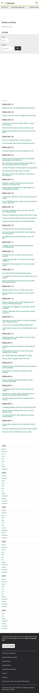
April (3, 456)
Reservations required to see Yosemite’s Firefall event (18, 425)
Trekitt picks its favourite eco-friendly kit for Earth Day (19, 329)
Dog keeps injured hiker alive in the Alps (16, 171)
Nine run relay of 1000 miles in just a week (16, 432)
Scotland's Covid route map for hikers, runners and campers (18, 124)
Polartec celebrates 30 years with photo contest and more (18, 312)
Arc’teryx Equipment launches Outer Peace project (19, 429)
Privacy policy (6, 661)
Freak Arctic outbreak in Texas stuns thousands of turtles (19, 197)
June (3, 461)
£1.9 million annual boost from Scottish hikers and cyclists (19, 277)
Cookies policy (6, 665)
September (5, 469)
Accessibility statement (9, 669)
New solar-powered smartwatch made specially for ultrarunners (18, 232)
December (4, 503)
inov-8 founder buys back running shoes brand (18, 143)
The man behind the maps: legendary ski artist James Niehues (18, 415)
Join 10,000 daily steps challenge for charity (17, 355)
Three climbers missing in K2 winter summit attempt (17, 371)
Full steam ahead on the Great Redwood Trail (17, 151)
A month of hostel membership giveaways (16, 273)
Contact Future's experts (9, 657)
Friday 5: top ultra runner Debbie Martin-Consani (19, 116)
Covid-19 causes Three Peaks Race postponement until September (19, 367)
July (3, 464)
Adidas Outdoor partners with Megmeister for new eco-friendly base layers (18, 303)
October (4, 498)
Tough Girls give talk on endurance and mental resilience (18, 260)
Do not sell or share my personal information (15, 681)
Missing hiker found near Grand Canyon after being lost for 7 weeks (18, 351)
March (3, 454)
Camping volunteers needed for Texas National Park (18, 347)
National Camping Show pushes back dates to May (19, 215)
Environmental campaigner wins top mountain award (18, 264)
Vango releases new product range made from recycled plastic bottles (18, 188)
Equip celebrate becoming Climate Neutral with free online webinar (18, 281)
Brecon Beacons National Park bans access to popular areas (18, 411)
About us (5, 677)
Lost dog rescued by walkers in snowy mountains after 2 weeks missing (19, 321)
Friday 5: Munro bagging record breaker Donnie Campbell (18, 307)
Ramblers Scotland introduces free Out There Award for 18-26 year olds (17, 184)
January (4, 449)
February (4, 451)
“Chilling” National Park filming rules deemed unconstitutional (17, 246)
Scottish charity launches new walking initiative (18, 221)
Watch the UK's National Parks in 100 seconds (18, 128)
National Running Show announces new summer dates (19, 131)
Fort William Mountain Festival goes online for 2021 (18, 237)
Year (3, 37)
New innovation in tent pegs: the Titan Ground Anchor (18, 293)
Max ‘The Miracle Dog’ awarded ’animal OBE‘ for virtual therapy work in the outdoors (18, 164)
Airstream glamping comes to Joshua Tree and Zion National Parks (18, 211)
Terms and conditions (8, 653)
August (4, 466)
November (5, 501)
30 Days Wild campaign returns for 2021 (16, 359)
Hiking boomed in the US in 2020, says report (17, 290)
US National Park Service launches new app (17, 229)
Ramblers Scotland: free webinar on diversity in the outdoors (18, 174)
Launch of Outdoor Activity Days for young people (19, 168)
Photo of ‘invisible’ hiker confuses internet (16, 140)
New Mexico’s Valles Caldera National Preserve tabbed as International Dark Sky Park (18, 394)
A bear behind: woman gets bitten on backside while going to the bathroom (18, 159)
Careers (4, 673)
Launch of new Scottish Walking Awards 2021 (17, 325)
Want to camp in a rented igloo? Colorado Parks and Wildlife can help (18, 338)
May (3, 459)
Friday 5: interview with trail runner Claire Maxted (19, 218)
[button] (2, 2)
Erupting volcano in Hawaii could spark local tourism (17, 255)
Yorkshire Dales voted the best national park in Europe (18, 399)
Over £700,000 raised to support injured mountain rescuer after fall (19, 202)
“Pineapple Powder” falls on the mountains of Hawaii (17, 390)
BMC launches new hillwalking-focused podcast (18, 108)
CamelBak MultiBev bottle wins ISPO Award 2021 (19, 407)
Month (4, 45)
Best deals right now (18, 7)
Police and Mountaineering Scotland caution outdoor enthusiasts (17, 380)
